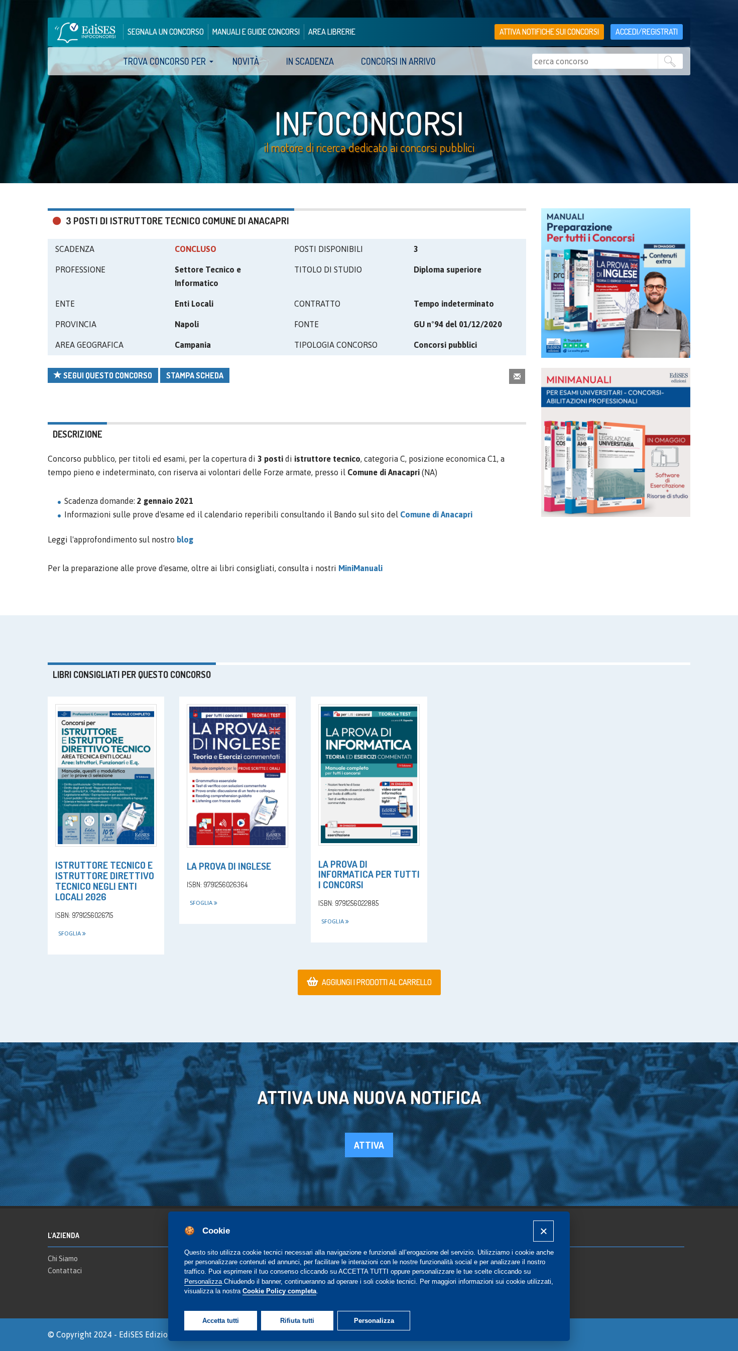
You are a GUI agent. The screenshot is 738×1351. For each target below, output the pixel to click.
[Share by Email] (517, 376)
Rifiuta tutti (297, 1320)
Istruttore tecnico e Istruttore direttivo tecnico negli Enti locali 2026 (104, 881)
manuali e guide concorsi (256, 32)
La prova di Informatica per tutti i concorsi (369, 874)
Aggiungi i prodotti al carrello (377, 982)
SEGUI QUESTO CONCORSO (107, 375)
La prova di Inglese (229, 866)
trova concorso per (164, 61)
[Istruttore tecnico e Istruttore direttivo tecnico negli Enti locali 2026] (106, 775)
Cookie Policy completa (279, 1291)
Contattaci (65, 1271)
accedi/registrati (647, 32)
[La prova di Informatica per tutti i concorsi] (369, 775)
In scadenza (310, 61)
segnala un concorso (166, 32)
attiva (369, 1145)
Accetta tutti (220, 1320)
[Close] (543, 1231)
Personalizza (374, 1320)
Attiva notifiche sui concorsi (549, 32)
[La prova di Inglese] (237, 776)
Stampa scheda (194, 375)
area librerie (331, 32)
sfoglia (70, 933)
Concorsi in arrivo (398, 61)
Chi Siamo (63, 1259)
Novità (245, 61)
